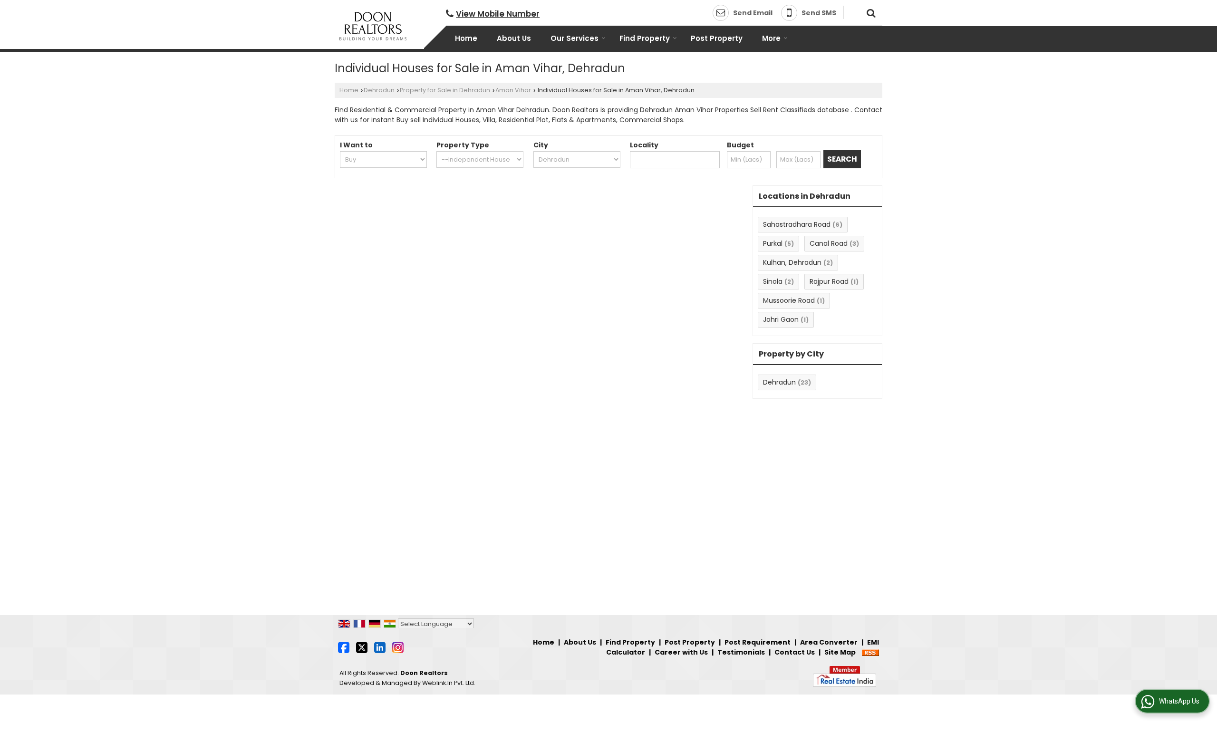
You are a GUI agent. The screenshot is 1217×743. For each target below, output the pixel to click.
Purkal (772, 243)
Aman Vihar (513, 90)
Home (466, 38)
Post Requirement (757, 642)
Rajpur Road (829, 281)
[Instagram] (398, 647)
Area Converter (829, 642)
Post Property (717, 38)
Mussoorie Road (789, 300)
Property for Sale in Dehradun (445, 90)
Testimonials (741, 652)
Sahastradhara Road (797, 224)
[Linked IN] (380, 647)
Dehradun (379, 90)
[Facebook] (343, 647)
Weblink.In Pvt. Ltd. (448, 683)
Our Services (575, 38)
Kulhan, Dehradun (792, 262)
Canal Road (829, 243)
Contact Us (794, 652)
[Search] (870, 12)
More (771, 38)
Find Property (644, 38)
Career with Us (681, 652)
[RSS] (870, 652)
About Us (514, 38)
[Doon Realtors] (372, 26)
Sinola (772, 281)
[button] (498, 13)
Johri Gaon (781, 319)
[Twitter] (361, 647)
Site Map (840, 652)
